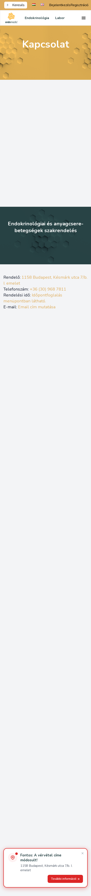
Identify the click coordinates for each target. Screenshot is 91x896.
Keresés (18, 5)
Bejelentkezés (59, 5)
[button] (45, 868)
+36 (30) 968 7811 (48, 289)
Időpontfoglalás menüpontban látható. (32, 298)
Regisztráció (79, 5)
